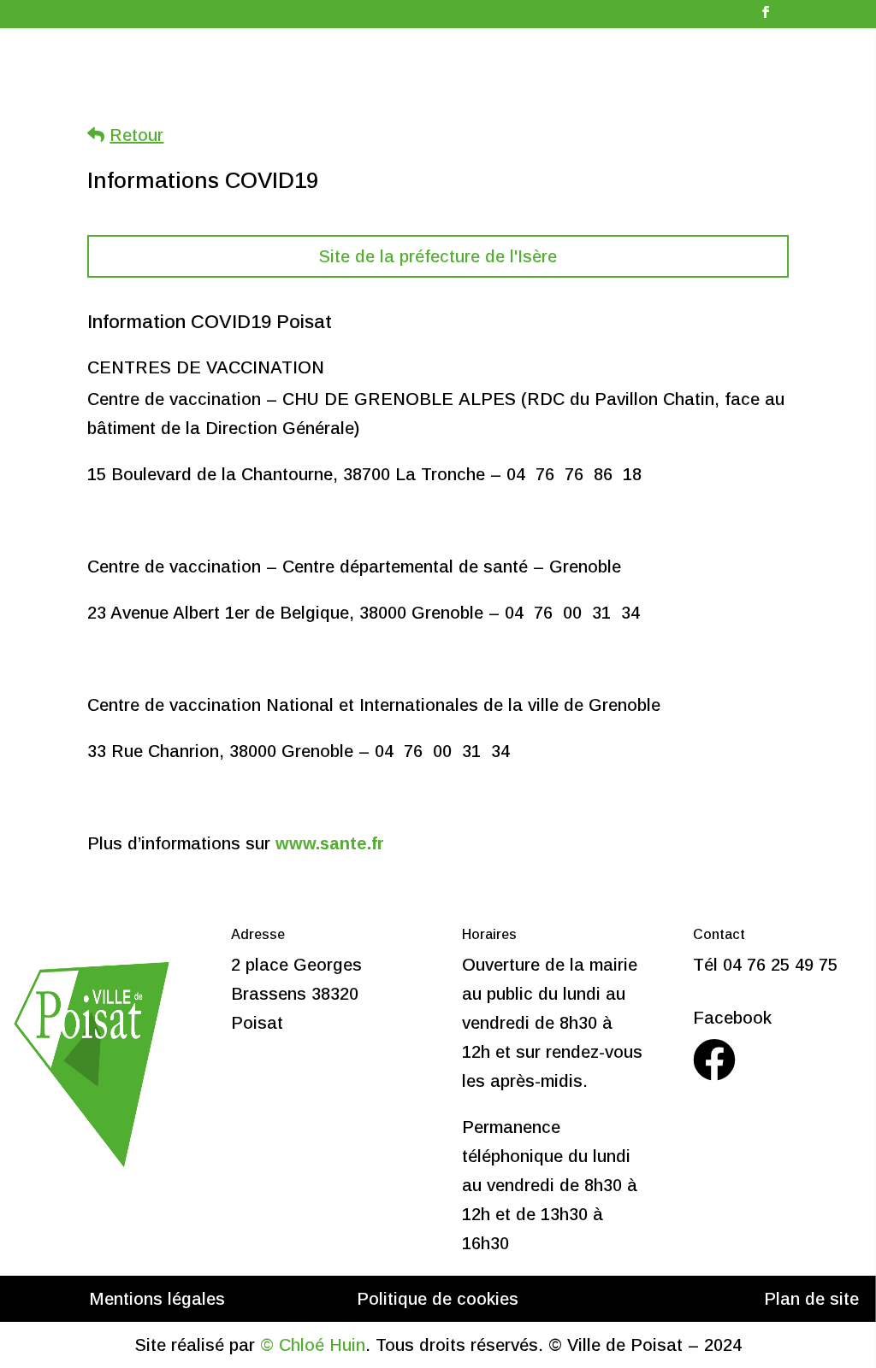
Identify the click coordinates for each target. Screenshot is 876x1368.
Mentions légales (157, 1298)
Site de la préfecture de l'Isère (438, 256)
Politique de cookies (437, 1298)
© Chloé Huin (312, 1345)
